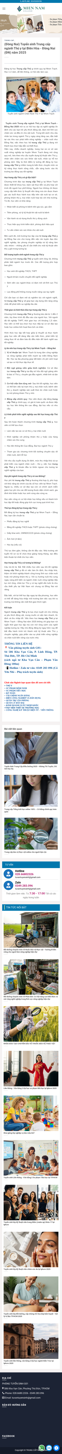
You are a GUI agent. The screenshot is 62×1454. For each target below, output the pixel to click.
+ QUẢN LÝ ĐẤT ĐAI (14, 703)
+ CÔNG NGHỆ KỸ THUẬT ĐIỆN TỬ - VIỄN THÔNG (29, 710)
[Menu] (4, 8)
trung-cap (9, 40)
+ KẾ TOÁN (9, 693)
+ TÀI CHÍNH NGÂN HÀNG (17, 696)
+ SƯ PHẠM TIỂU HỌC (15, 691)
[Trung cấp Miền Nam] (31, 9)
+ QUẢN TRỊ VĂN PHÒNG (16, 700)
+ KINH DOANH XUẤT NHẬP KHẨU (21, 705)
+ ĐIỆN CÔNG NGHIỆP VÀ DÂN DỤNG (22, 698)
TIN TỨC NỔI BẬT (16, 907)
